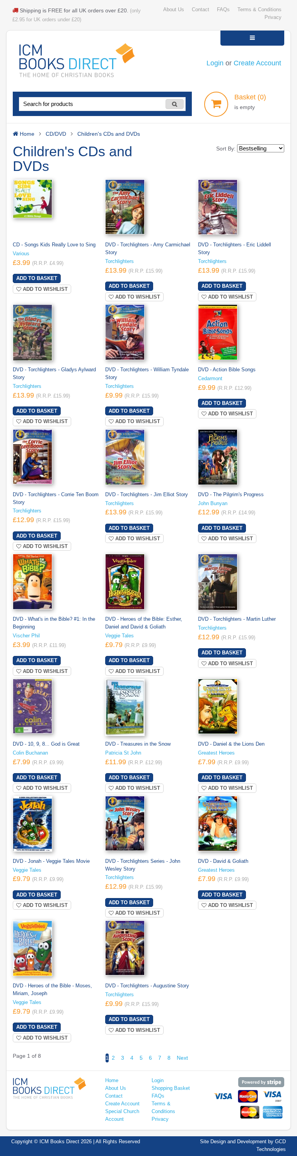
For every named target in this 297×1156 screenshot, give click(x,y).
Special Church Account (122, 1115)
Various (21, 253)
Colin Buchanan (30, 753)
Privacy (273, 17)
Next (182, 1058)
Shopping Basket (171, 1088)
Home (111, 1080)
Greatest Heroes (216, 753)
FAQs (223, 9)
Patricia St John (123, 753)
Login (215, 63)
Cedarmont (210, 378)
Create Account (257, 63)
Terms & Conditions (259, 9)
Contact (200, 9)
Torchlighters (119, 261)
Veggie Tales (119, 636)
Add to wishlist (44, 289)
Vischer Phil (26, 636)
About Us (173, 9)
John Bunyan (212, 503)
